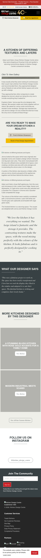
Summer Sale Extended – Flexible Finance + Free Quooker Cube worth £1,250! (20, 2)
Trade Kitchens (9, 518)
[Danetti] (13, 543)
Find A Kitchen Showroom (11, 18)
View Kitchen (20, 354)
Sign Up (7, 485)
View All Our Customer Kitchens (21, 420)
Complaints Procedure (11, 531)
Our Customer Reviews (12, 521)
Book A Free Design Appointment (22, 141)
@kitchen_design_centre (20, 460)
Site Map (7, 523)
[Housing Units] (22, 543)
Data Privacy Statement (12, 528)
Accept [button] (34, 553)
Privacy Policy (9, 526)
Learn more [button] (7, 555)
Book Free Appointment (31, 18)
